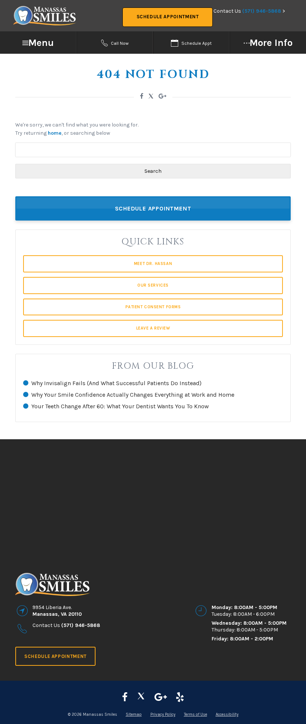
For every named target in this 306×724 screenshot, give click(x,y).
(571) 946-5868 (261, 11)
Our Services (153, 285)
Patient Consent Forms (153, 307)
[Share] (162, 96)
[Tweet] (151, 97)
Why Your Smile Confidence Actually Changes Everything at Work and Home (132, 394)
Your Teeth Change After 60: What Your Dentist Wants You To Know (120, 406)
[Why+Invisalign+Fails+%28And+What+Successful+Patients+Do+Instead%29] (141, 96)
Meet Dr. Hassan (153, 263)
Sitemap (134, 714)
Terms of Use (195, 714)
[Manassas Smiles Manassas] (180, 697)
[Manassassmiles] (125, 697)
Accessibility (227, 714)
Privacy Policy (162, 714)
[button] (38, 42)
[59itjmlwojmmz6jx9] (160, 697)
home (55, 133)
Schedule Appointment (168, 16)
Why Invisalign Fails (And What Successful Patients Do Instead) (116, 383)
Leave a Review (153, 328)
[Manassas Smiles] (141, 697)
